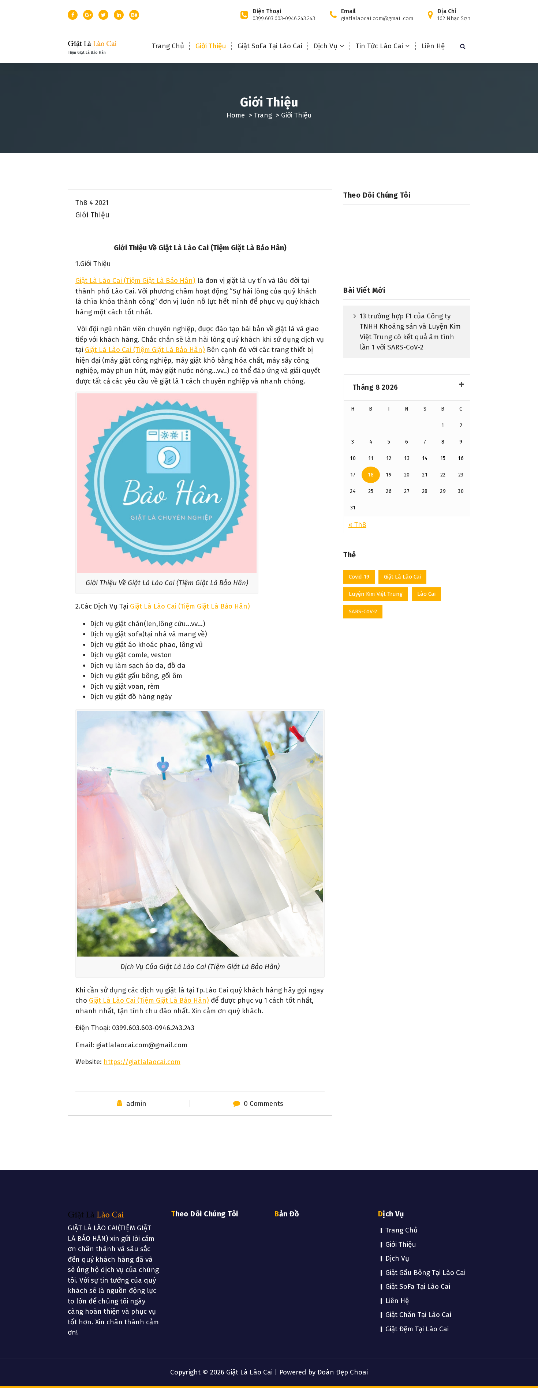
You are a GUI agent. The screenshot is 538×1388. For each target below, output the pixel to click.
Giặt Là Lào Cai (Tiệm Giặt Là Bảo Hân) (135, 280)
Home (236, 115)
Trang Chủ (168, 46)
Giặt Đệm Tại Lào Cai (417, 1329)
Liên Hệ (433, 46)
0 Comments (263, 1103)
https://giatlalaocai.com (142, 1062)
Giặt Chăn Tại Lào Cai (418, 1314)
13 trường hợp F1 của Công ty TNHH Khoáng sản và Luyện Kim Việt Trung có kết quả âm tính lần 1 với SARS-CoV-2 (410, 332)
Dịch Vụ (325, 46)
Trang (263, 115)
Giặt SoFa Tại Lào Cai (270, 46)
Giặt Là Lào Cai (402, 576)
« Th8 (357, 524)
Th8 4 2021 (92, 202)
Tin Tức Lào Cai (379, 46)
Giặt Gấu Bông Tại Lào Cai (425, 1272)
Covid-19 (359, 576)
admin (136, 1103)
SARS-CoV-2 (363, 611)
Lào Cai (426, 594)
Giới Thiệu (210, 46)
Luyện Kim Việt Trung (376, 594)
